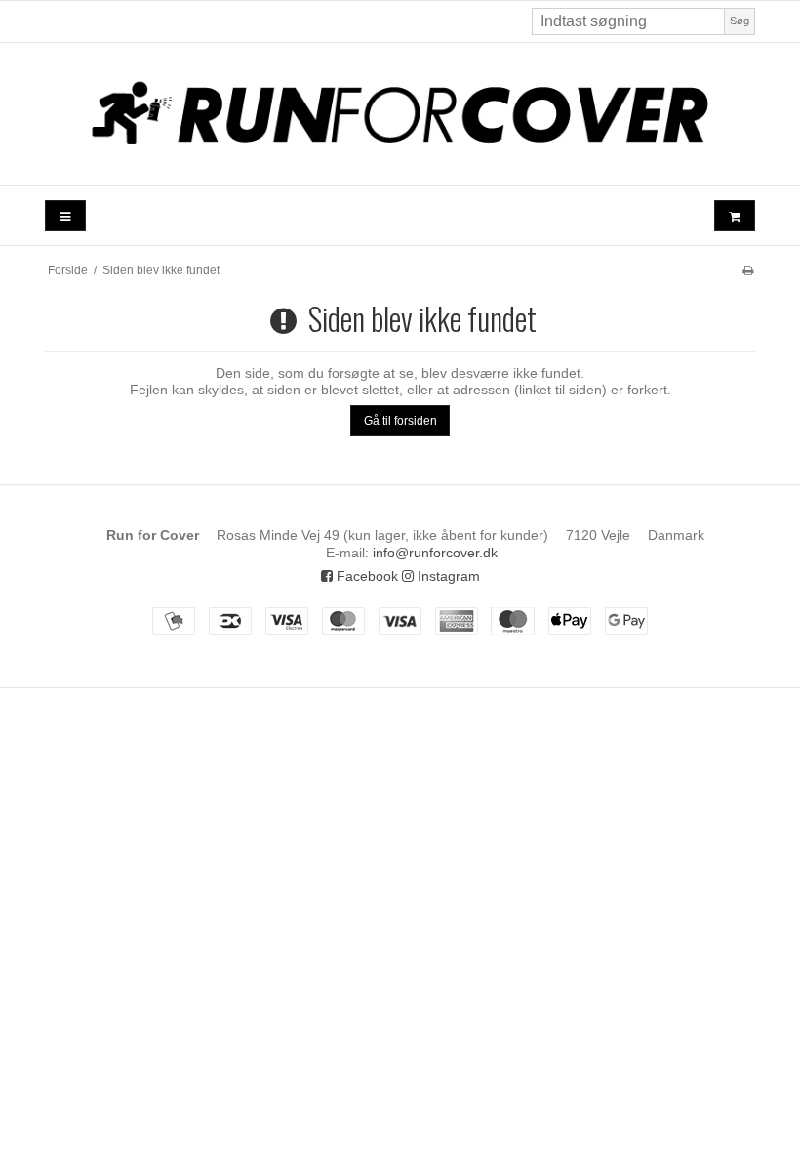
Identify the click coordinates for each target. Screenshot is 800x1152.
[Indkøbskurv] (734, 216)
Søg (739, 20)
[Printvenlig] (747, 270)
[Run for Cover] (400, 114)
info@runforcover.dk (435, 552)
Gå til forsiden (400, 421)
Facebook (365, 576)
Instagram (447, 576)
